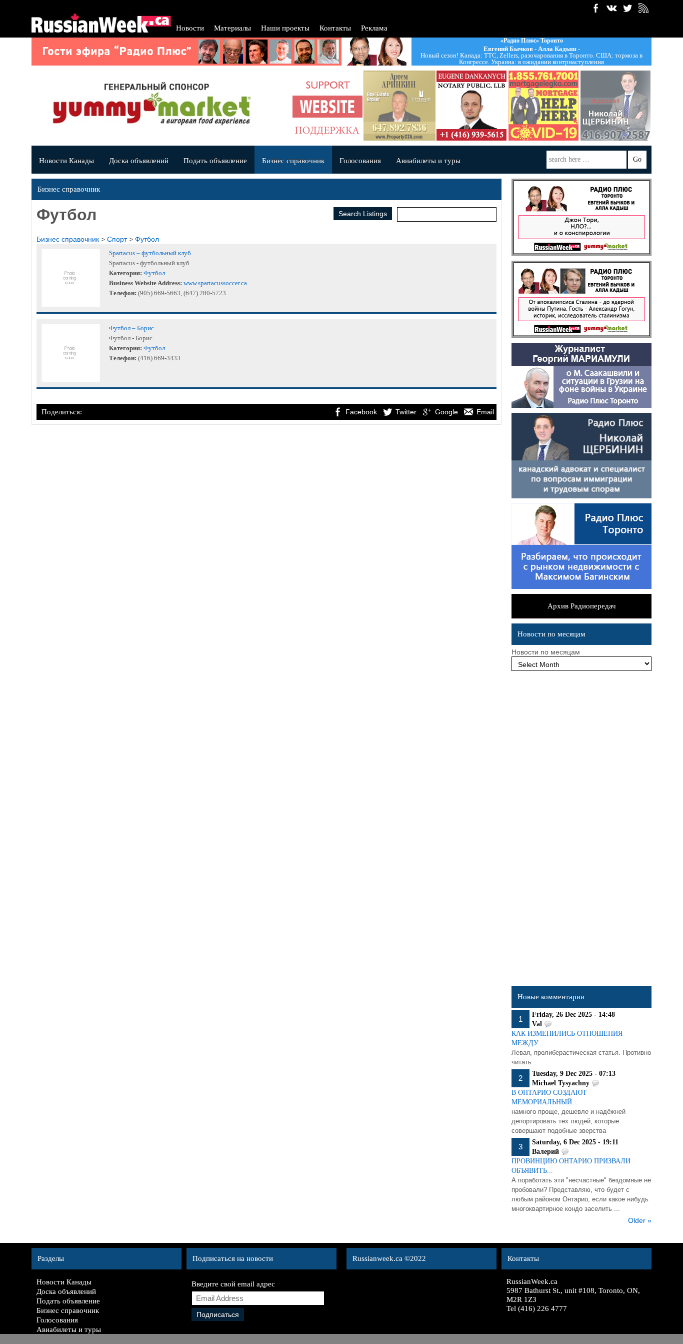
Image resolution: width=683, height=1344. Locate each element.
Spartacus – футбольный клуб (150, 253)
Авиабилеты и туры (428, 161)
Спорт (117, 239)
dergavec (544, 106)
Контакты (335, 28)
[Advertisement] (582, 831)
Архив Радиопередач (582, 606)
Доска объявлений (138, 161)
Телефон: (122, 293)
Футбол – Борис (131, 328)
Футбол (147, 239)
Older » (640, 1220)
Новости (190, 28)
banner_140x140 (328, 106)
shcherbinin (616, 106)
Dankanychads (472, 106)
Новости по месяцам (546, 652)
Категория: (125, 273)
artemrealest (400, 106)
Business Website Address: (145, 283)
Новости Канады (66, 161)
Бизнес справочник (293, 161)
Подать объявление (215, 161)
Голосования (360, 161)
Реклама (374, 28)
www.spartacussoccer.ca (215, 283)
